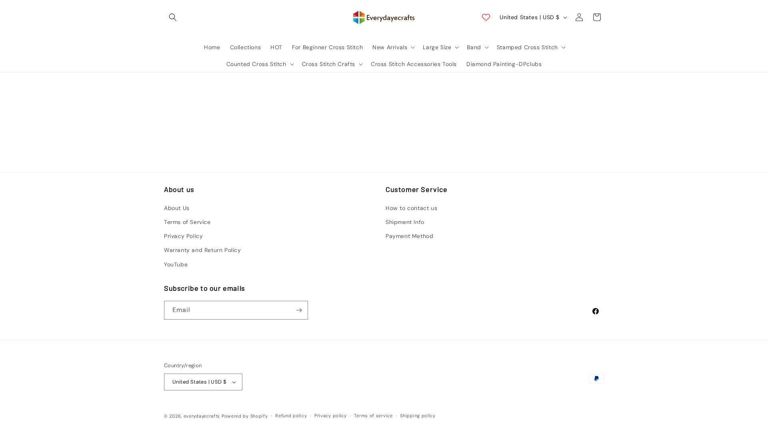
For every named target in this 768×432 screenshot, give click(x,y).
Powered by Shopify (245, 416)
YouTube (176, 264)
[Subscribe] (299, 310)
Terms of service (373, 415)
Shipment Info (405, 222)
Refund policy (291, 415)
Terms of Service (187, 222)
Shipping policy (418, 415)
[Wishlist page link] (486, 17)
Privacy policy (330, 415)
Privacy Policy (183, 236)
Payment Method (409, 236)
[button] (173, 17)
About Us (177, 208)
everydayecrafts (202, 416)
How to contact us (411, 208)
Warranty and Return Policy (202, 250)
